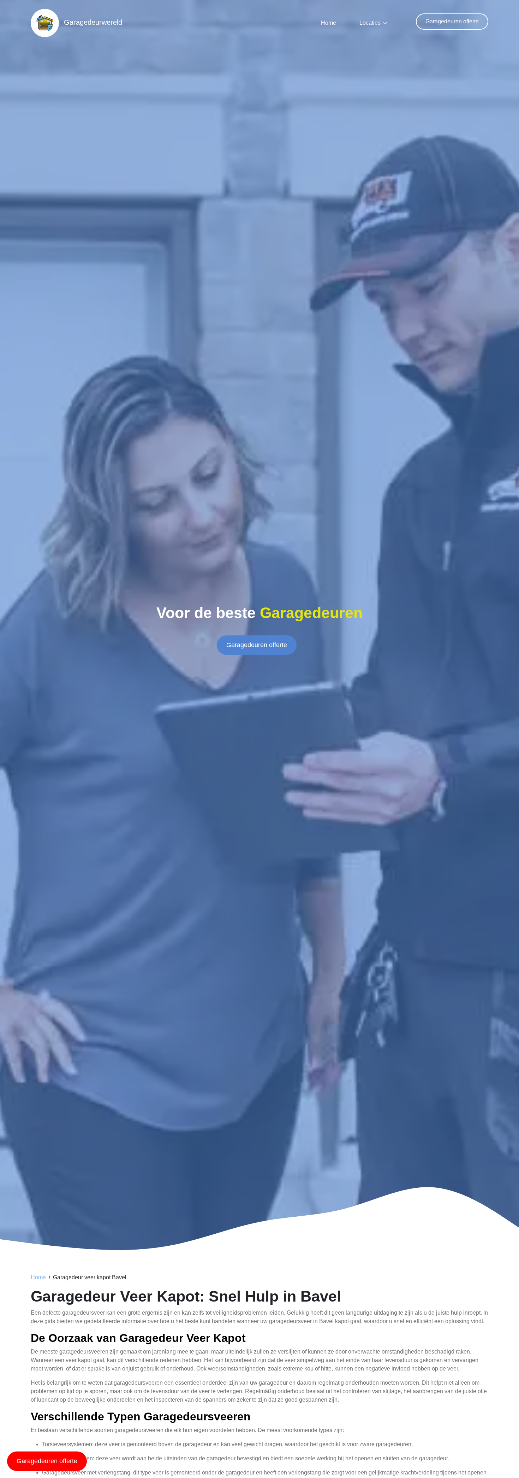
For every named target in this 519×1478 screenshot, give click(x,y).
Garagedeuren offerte (452, 21)
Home (328, 23)
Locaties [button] (370, 23)
